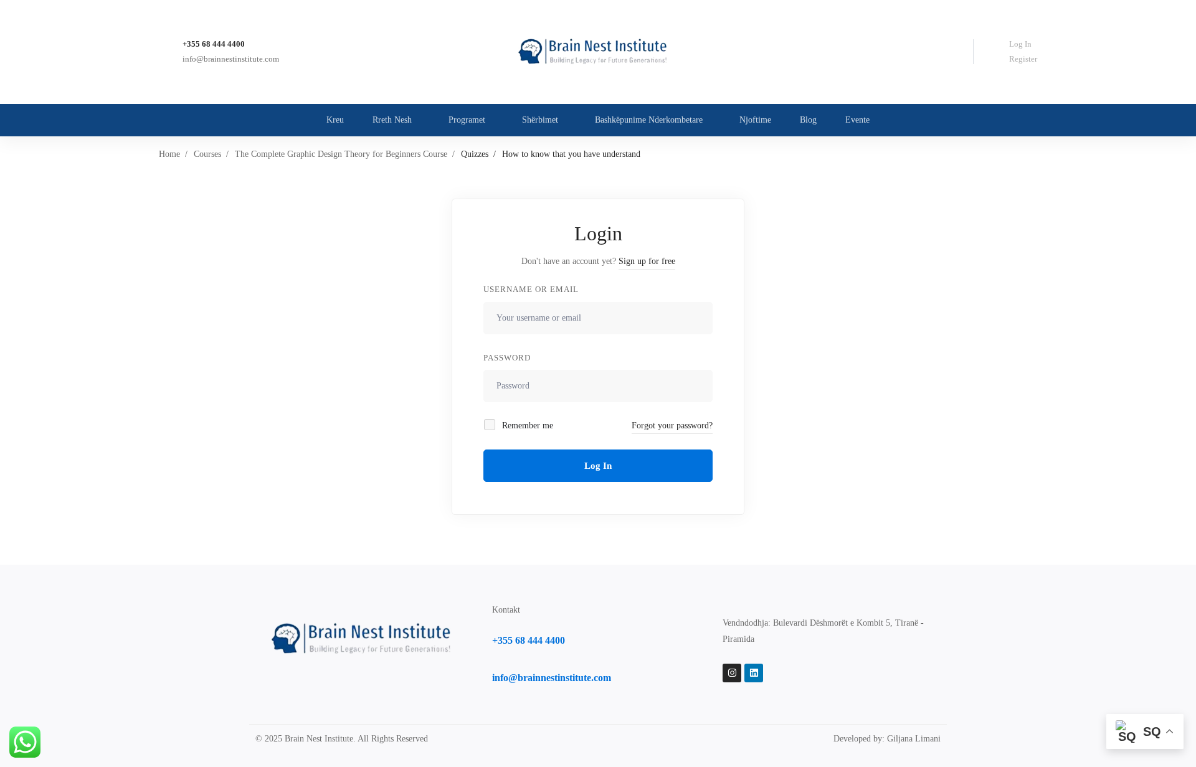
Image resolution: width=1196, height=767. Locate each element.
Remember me (526, 425)
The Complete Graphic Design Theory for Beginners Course (341, 154)
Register (1023, 59)
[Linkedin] (753, 673)
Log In (1020, 44)
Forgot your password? (672, 425)
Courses (207, 154)
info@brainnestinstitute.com (231, 59)
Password (507, 357)
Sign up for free (647, 261)
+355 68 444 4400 (214, 44)
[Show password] (700, 386)
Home (169, 154)
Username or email (531, 289)
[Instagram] (732, 673)
